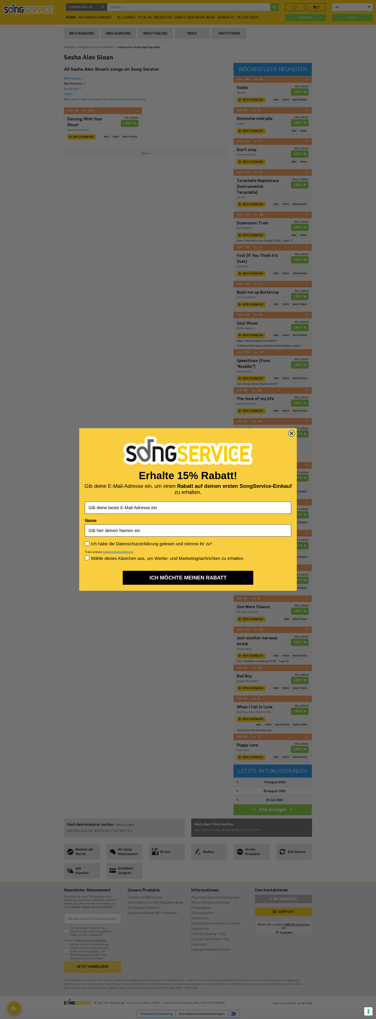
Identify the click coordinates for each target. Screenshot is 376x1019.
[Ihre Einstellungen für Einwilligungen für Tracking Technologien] (368, 1011)
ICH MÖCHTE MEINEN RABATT (188, 578)
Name (91, 520)
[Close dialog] (291, 433)
